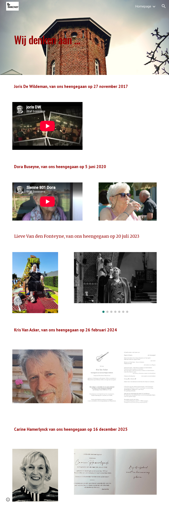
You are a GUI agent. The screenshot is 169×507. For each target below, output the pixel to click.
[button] (163, 6)
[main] (72, 37)
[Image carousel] (115, 282)
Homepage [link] (143, 6)
